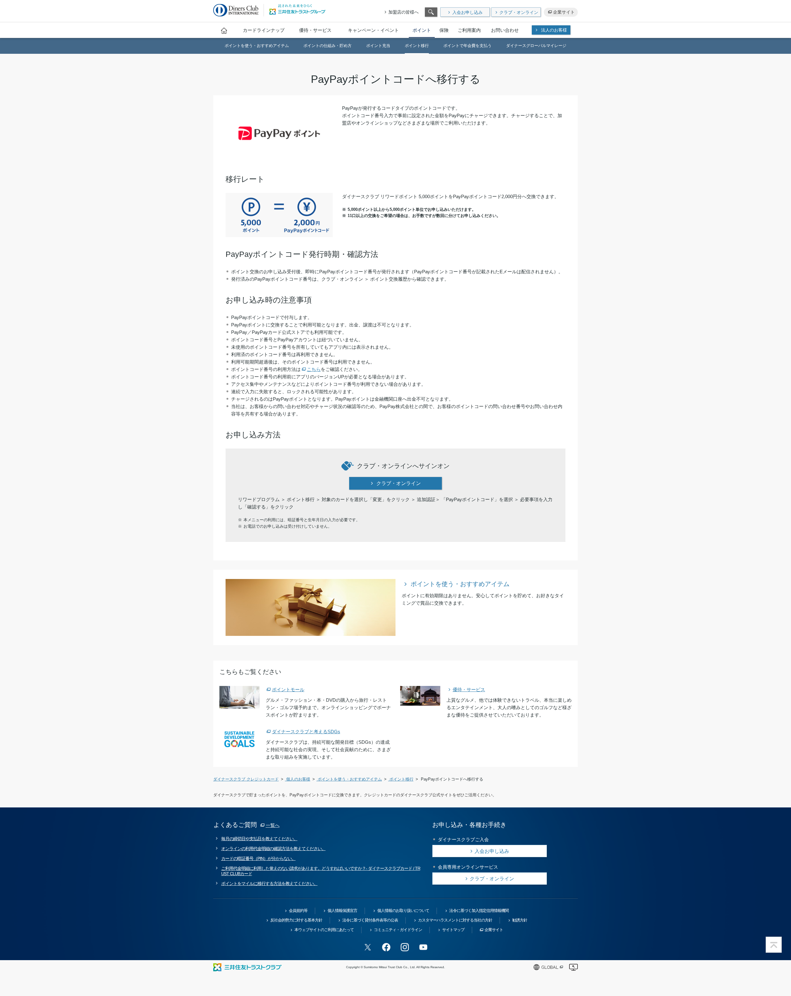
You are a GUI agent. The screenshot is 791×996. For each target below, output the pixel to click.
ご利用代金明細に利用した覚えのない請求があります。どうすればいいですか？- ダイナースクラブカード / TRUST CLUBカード (320, 871)
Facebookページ (386, 947)
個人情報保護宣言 (342, 910)
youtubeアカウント (423, 947)
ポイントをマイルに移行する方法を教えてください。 (269, 883)
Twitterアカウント (367, 947)
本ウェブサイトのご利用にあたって (324, 929)
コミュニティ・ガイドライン (398, 929)
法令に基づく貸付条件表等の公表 (370, 920)
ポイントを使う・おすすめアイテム (460, 584)
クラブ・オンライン (518, 12)
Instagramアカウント (404, 947)
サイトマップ (453, 929)
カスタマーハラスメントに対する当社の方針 (455, 920)
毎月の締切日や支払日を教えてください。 (259, 838)
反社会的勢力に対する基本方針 (296, 920)
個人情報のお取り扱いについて (403, 910)
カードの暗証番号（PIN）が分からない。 (258, 858)
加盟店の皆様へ (403, 12)
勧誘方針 (519, 920)
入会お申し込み (467, 12)
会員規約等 (298, 910)
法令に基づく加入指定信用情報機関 (479, 910)
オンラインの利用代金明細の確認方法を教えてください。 (273, 848)
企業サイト (564, 12)
